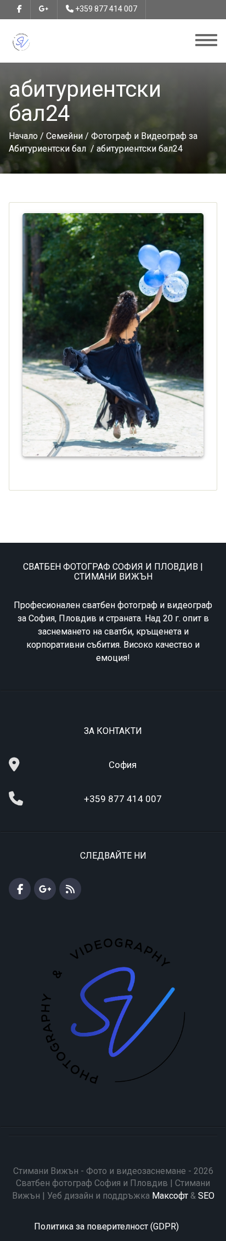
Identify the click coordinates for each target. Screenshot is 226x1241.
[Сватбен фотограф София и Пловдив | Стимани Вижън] (21, 41)
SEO (206, 1195)
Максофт (170, 1195)
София (123, 764)
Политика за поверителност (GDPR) (106, 1226)
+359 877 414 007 (106, 8)
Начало (23, 136)
